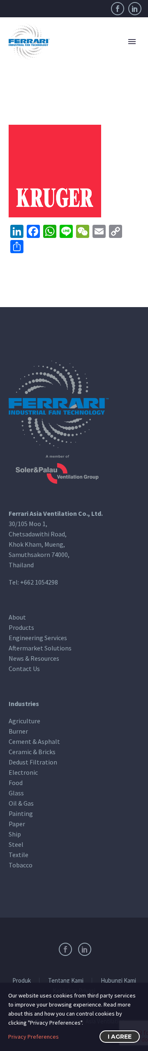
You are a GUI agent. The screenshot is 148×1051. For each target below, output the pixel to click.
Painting (21, 813)
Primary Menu (132, 41)
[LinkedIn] (134, 8)
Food (16, 782)
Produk (21, 981)
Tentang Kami (65, 981)
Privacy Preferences (33, 1036)
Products (21, 627)
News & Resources (34, 658)
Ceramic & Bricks (32, 752)
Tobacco (20, 865)
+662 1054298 (39, 582)
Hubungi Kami (118, 981)
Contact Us (24, 668)
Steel (16, 844)
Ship (15, 834)
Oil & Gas (21, 803)
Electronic (23, 772)
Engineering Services (38, 638)
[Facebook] (117, 8)
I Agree (120, 1036)
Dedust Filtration (33, 762)
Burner (18, 731)
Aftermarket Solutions (40, 648)
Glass (16, 793)
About (17, 617)
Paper (17, 824)
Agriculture (24, 721)
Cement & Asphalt (34, 741)
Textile (18, 855)
